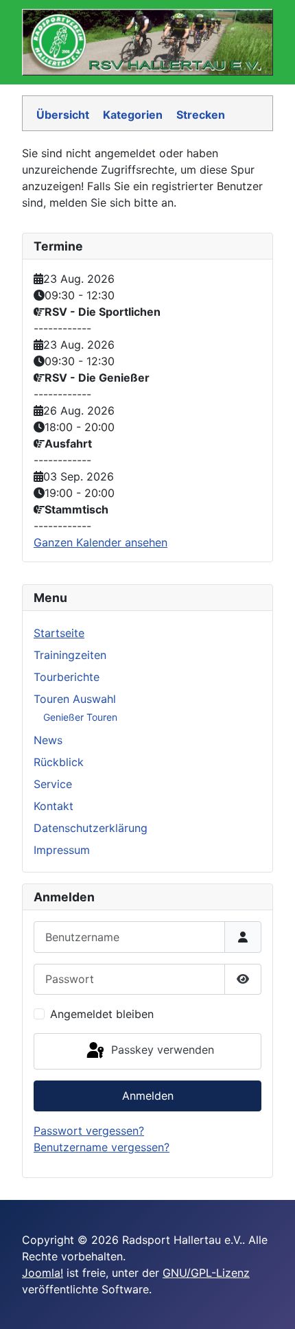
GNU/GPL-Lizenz (206, 1273)
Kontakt (53, 806)
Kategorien (133, 115)
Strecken (200, 115)
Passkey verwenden (161, 1049)
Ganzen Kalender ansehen (100, 542)
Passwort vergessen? (89, 1130)
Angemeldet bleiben (102, 1014)
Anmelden (148, 1095)
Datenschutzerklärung (91, 828)
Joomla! (42, 1273)
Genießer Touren (80, 717)
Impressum (62, 850)
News (48, 740)
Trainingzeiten (70, 655)
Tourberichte (66, 677)
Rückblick (59, 762)
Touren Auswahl (75, 699)
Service (53, 784)
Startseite (59, 633)
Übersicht (62, 115)
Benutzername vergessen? (101, 1147)
